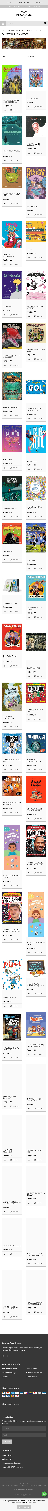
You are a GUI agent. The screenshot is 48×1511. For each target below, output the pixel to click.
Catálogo (10, 30)
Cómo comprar (31, 1369)
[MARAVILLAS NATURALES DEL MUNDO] (5, 812)
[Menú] (3, 23)
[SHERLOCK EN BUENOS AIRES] (5, 160)
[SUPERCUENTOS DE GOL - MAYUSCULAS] (29, 418)
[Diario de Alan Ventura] (5, 415)
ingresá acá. (42, 1486)
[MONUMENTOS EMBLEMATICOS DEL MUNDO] (29, 769)
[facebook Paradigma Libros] (7, 1356)
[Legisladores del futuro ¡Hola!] (29, 516)
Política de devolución (34, 1373)
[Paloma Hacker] (29, 214)
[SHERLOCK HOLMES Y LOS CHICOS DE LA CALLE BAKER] (5, 110)
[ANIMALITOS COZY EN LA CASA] (29, 359)
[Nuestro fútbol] (29, 469)
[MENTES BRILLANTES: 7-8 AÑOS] (29, 952)
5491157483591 (7, 1455)
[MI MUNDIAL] (29, 568)
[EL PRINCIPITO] (5, 314)
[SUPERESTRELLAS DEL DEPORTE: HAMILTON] (29, 872)
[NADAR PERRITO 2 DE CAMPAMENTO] (29, 1108)
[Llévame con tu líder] (5, 516)
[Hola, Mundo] (5, 468)
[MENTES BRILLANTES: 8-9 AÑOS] (5, 885)
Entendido (24, 1507)
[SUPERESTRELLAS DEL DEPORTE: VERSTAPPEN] (5, 939)
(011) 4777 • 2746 (8, 1459)
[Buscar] (45, 23)
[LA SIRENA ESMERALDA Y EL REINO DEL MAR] (5, 1211)
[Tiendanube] (24, 1495)
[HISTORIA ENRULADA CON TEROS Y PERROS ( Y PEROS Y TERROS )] (29, 1263)
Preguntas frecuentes (9, 1369)
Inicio (3, 30)
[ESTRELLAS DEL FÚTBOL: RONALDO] (29, 719)
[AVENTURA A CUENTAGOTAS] (5, 726)
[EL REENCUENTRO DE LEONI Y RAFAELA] (5, 1057)
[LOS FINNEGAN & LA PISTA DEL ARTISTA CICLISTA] (5, 1316)
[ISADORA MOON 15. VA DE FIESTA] (29, 316)
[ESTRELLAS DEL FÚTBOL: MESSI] (5, 769)
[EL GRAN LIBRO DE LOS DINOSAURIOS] (5, 365)
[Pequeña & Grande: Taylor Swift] (5, 1106)
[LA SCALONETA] (29, 106)
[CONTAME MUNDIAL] (5, 611)
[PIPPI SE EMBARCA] (5, 1006)
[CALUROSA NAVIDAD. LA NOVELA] (29, 1203)
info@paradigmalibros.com (11, 1463)
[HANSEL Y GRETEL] (29, 676)
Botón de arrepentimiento (24, 1489)
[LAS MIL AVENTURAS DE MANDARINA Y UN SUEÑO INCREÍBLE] (29, 1054)
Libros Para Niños (21, 30)
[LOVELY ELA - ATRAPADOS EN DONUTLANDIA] (5, 264)
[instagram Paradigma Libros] (3, 1356)
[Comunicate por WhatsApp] (44, 1493)
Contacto (5, 1377)
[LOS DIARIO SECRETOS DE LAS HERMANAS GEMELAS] (29, 1312)
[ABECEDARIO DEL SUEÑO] (5, 1254)
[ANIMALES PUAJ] (5, 559)
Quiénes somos (31, 1377)
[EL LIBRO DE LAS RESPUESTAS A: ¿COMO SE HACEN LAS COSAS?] (29, 993)
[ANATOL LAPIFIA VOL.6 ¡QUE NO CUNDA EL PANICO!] (29, 818)
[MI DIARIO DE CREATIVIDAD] (5, 1160)
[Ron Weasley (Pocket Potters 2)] (29, 617)
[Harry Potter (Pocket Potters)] (5, 665)
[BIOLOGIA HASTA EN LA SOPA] (5, 203)
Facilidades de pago (9, 1373)
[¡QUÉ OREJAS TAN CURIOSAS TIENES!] (29, 153)
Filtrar (4, 56)
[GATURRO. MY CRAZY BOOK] (29, 1160)
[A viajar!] (29, 257)
